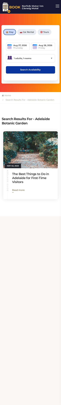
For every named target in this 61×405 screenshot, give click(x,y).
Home (7, 95)
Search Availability (30, 69)
